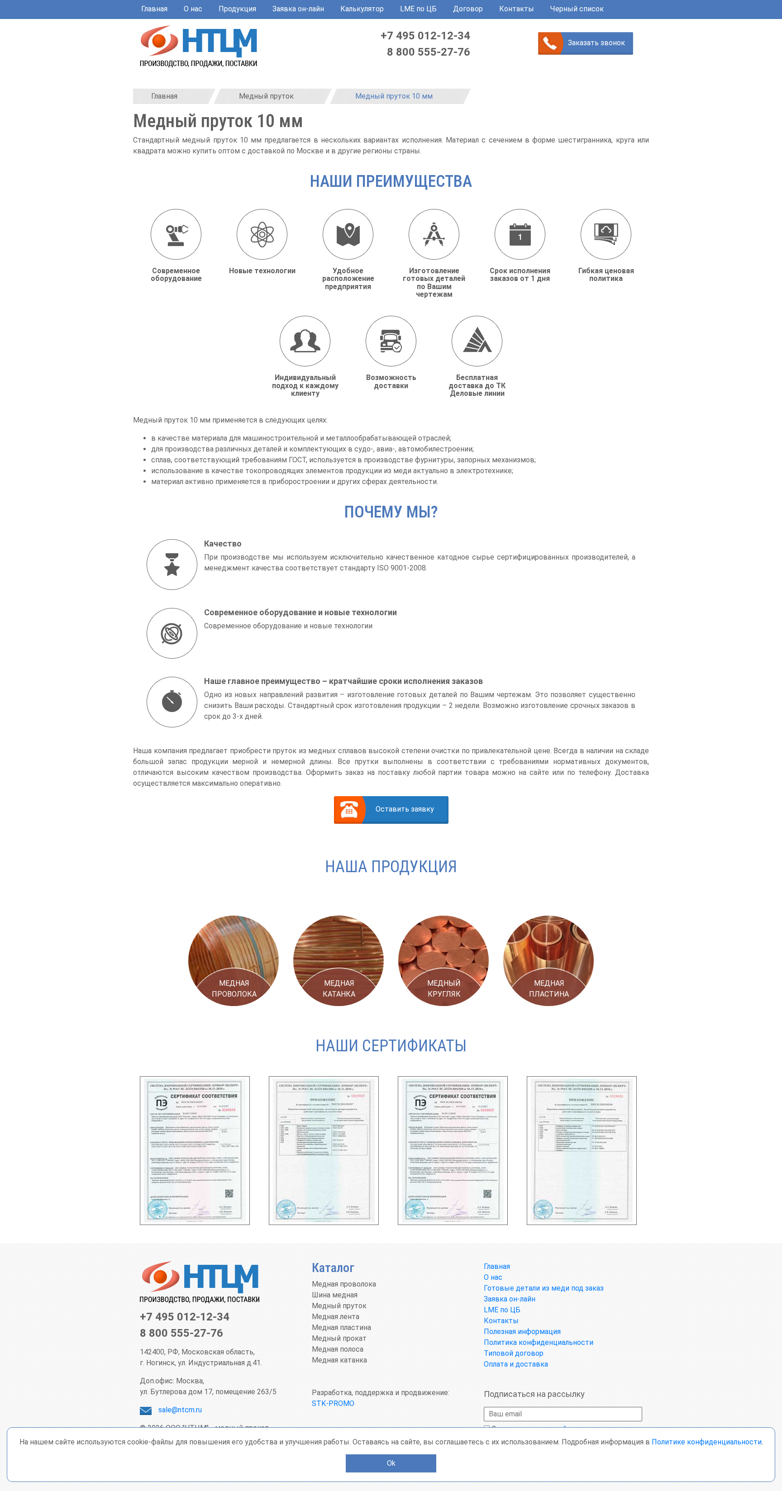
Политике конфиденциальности (707, 1442)
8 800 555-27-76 (428, 52)
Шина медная (335, 1295)
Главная (154, 9)
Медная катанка (339, 1360)
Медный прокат (339, 1338)
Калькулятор (362, 9)
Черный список (577, 9)
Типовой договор (514, 1353)
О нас (193, 9)
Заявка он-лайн (298, 9)
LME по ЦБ (418, 9)
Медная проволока (344, 1284)
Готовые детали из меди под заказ (544, 1288)
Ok (391, 1463)
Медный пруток (339, 1305)
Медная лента (335, 1316)
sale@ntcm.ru (180, 1410)
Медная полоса (337, 1349)
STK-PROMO (333, 1403)
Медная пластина (341, 1327)
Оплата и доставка (516, 1364)
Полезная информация (522, 1331)
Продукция (237, 9)
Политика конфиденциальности (538, 1342)
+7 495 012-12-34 (425, 35)
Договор (468, 9)
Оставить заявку (405, 809)
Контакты (516, 9)
